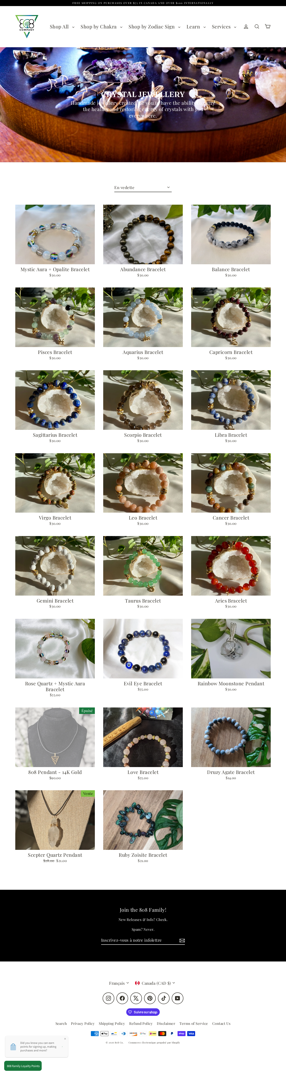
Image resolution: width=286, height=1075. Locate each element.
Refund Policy (141, 1023)
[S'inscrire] (181, 940)
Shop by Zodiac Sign (152, 26)
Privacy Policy (83, 1023)
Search (61, 1023)
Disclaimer (166, 1023)
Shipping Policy (112, 1023)
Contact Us (221, 1023)
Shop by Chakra (99, 26)
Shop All (60, 26)
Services (222, 26)
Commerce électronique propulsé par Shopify (154, 1042)
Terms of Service (193, 1023)
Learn (194, 26)
